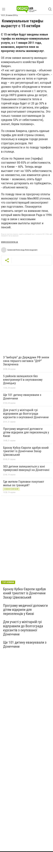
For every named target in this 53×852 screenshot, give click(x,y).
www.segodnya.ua (9, 242)
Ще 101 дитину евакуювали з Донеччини (22, 396)
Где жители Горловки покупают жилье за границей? (23, 483)
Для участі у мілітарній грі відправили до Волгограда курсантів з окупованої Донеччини (26, 413)
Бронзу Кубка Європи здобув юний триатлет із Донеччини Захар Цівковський (26, 451)
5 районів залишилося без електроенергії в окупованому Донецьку (22, 379)
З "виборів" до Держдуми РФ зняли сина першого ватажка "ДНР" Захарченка (26, 361)
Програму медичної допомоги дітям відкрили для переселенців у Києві (26, 432)
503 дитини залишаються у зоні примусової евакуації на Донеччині (26, 468)
